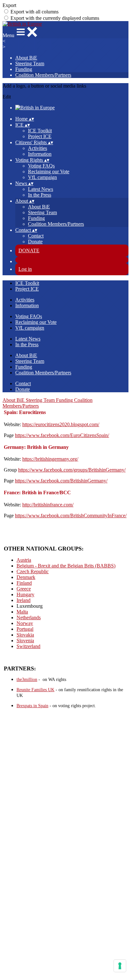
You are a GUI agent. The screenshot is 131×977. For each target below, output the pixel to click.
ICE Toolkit (40, 130)
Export (9, 5)
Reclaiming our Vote (48, 171)
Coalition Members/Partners (43, 75)
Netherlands (29, 617)
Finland (24, 583)
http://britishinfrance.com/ (47, 504)
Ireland (24, 600)
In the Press (39, 195)
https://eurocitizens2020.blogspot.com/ (60, 424)
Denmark (26, 577)
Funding (23, 69)
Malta (22, 611)
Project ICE (40, 136)
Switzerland (28, 646)
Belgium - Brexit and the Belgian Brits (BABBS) (66, 565)
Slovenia (25, 640)
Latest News (40, 189)
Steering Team (29, 63)
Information (40, 154)
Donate (35, 241)
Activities (37, 148)
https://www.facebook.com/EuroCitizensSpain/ (62, 435)
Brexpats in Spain (32, 705)
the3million (27, 679)
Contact (36, 235)
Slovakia (25, 634)
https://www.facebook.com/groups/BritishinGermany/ (72, 470)
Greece (24, 588)
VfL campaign (42, 177)
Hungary (25, 594)
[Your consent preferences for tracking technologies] (120, 966)
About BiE (26, 57)
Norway (25, 623)
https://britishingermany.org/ (50, 459)
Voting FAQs (41, 165)
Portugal (25, 629)
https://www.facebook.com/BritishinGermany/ (61, 480)
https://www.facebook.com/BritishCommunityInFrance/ (71, 515)
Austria (24, 560)
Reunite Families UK (35, 689)
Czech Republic (33, 571)
